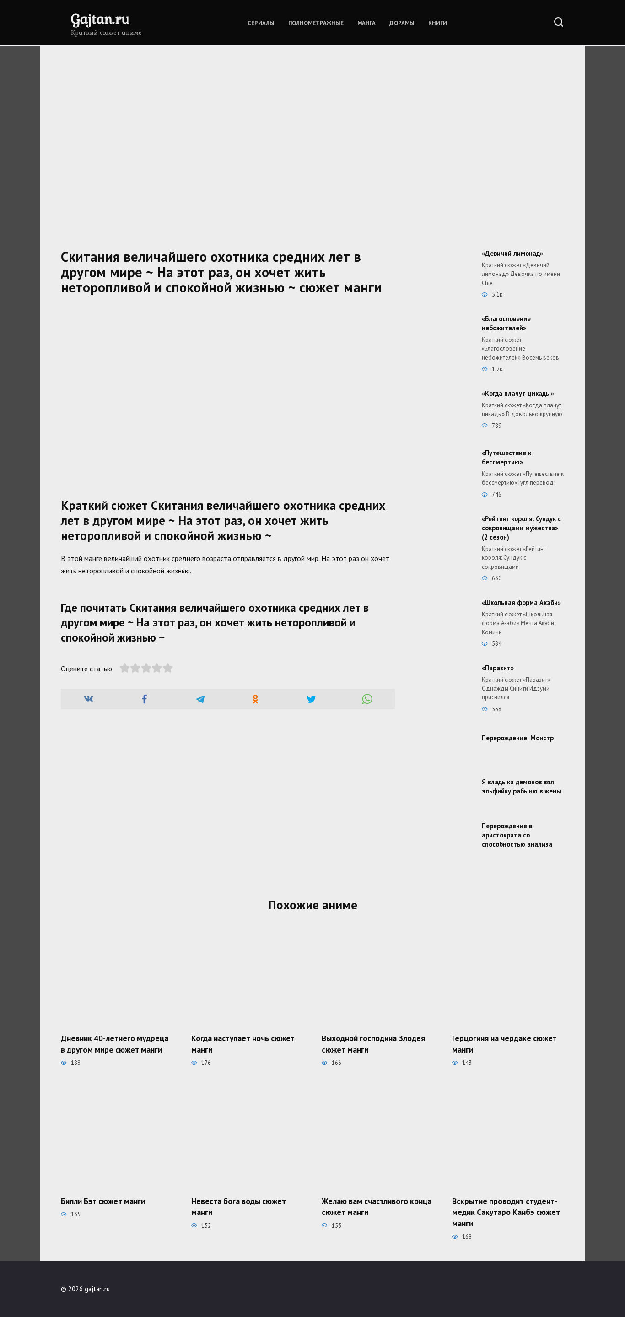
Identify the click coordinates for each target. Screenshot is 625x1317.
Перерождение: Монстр (518, 738)
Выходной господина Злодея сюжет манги (373, 1044)
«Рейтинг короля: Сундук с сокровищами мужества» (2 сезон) (521, 527)
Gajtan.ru (100, 18)
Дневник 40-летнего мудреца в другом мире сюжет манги (114, 1044)
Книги (437, 23)
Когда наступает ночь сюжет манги (243, 1044)
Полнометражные (316, 23)
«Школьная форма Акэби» (521, 602)
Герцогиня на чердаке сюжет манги (504, 1044)
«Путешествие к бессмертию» (506, 457)
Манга (366, 23)
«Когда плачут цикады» (518, 393)
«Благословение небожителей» (506, 323)
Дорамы (402, 23)
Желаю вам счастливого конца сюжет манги (376, 1206)
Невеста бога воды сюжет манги (238, 1206)
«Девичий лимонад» (512, 253)
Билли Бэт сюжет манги (103, 1200)
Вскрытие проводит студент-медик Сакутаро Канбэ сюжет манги (506, 1211)
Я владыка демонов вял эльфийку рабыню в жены (521, 786)
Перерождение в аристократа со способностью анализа (517, 834)
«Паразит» (498, 668)
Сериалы (261, 23)
